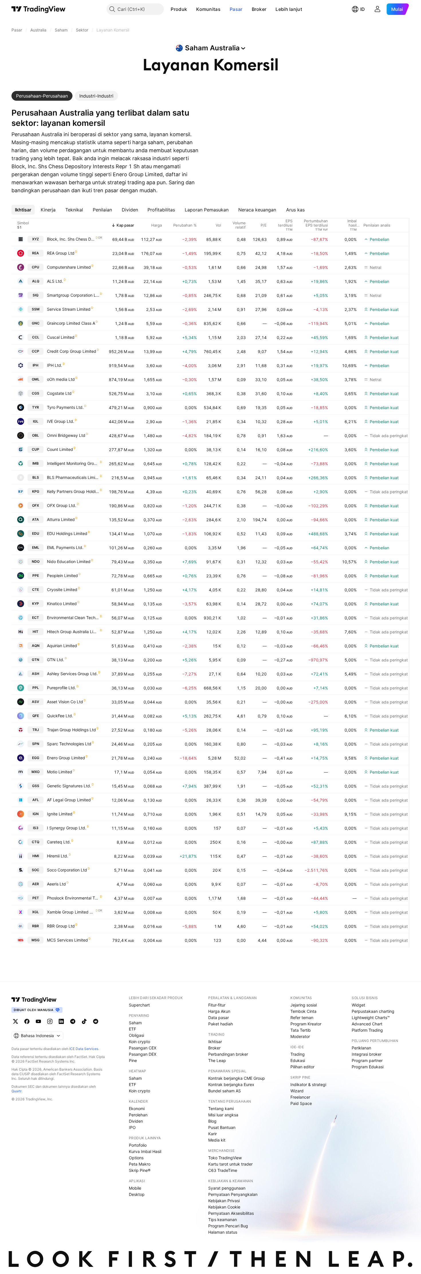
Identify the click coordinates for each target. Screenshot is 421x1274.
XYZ (35, 239)
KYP (35, 603)
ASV (35, 702)
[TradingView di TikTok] (84, 1021)
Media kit (216, 1140)
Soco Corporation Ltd (67, 869)
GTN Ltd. (55, 659)
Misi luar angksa (223, 1114)
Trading (297, 1054)
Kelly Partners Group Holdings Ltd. (73, 491)
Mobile (135, 1188)
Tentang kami (221, 1108)
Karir (212, 1133)
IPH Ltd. (54, 365)
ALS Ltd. (55, 281)
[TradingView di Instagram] (50, 1021)
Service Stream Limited (69, 309)
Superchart (139, 1004)
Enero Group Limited (66, 757)
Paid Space (301, 1103)
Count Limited (60, 449)
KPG (35, 491)
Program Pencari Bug (228, 1225)
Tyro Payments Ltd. (65, 407)
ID (362, 9)
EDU (35, 533)
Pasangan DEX (142, 1054)
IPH (35, 365)
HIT (35, 631)
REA (35, 253)
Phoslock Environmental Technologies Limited (73, 897)
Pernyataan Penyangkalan (232, 1194)
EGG (35, 758)
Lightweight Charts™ (371, 1017)
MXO (36, 772)
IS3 (35, 828)
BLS (35, 477)
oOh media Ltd (61, 379)
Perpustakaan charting (373, 1011)
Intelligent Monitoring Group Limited (73, 463)
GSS (35, 786)
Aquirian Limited (62, 645)
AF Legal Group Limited (69, 799)
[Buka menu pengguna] (377, 9)
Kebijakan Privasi (224, 1200)
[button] (191, 9)
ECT (35, 617)
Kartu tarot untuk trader (230, 1164)
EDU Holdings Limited (67, 533)
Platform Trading (367, 1030)
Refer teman (301, 1017)
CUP (35, 449)
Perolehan (138, 1114)
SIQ (35, 295)
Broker (259, 9)
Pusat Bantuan (221, 1127)
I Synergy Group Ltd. (66, 827)
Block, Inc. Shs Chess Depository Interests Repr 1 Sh (71, 239)
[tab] (41, 96)
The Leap (217, 1060)
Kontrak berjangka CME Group (236, 1078)
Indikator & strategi (308, 1084)
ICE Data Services (83, 1049)
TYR (35, 407)
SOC (35, 870)
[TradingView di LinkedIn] (61, 1021)
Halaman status (222, 1232)
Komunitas (208, 9)
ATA (35, 519)
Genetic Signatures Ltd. (69, 785)
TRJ (35, 730)
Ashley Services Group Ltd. (72, 673)
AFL (35, 800)
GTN (35, 659)
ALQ (35, 281)
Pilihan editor (302, 1066)
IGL (35, 421)
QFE (35, 716)
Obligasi (136, 1035)
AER (35, 884)
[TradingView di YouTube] (38, 1021)
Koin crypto (139, 1041)
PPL (35, 687)
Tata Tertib (300, 1030)
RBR (35, 926)
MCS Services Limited (67, 940)
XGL (35, 912)
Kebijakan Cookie (224, 1206)
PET (35, 898)
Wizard (297, 1090)
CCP (35, 351)
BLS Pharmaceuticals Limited (73, 477)
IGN (36, 814)
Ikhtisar (215, 1041)
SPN (35, 744)
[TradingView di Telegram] (73, 1021)
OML (36, 379)
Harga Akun (219, 1011)
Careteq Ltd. (59, 841)
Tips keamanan (222, 1219)
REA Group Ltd (60, 253)
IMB (35, 463)
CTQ (35, 842)
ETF (132, 1029)
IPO (132, 1127)
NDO (36, 561)
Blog (212, 1121)
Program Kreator (305, 1023)
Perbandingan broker (228, 1054)
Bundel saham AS (224, 1090)
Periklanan (361, 1047)
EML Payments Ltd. (65, 547)
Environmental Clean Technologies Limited (73, 617)
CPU (35, 267)
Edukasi (297, 1060)
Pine (133, 1060)
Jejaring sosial (303, 1004)
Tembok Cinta (303, 1011)
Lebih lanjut (289, 9)
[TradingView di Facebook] (27, 1021)
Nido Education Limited (69, 561)
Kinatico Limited (62, 603)
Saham (135, 1022)
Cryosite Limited (62, 589)
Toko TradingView (225, 1157)
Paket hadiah (220, 1023)
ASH (35, 673)
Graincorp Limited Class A (71, 323)
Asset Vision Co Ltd (65, 701)
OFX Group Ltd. (61, 505)
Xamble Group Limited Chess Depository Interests (71, 912)
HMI (35, 856)
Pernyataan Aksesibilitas (231, 1213)
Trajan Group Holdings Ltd (71, 729)
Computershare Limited (69, 267)
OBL (35, 435)
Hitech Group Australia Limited (73, 631)
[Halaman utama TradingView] (38, 9)
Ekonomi (137, 1108)
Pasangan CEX (142, 1047)
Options (136, 1157)
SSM (36, 309)
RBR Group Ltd (61, 926)
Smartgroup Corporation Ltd (73, 295)
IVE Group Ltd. (60, 421)
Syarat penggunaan (226, 1188)
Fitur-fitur (216, 1004)
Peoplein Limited (62, 575)
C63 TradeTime (222, 1170)
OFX (35, 505)
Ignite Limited (59, 813)
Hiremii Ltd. (57, 855)
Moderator (300, 1036)
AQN (36, 645)
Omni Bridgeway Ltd (66, 435)
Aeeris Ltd (56, 883)
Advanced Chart (367, 1023)
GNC (36, 323)
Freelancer (300, 1097)
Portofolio (138, 1145)
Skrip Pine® (139, 1170)
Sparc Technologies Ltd (69, 743)
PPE (35, 575)
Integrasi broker (366, 1054)
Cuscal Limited (60, 337)
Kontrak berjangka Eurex (231, 1084)
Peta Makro (139, 1164)
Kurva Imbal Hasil (145, 1151)
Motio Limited (59, 771)
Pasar (236, 9)
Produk (179, 9)
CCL (35, 337)
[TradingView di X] (15, 1021)
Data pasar (218, 1017)
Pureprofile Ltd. (61, 687)
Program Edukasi (367, 1066)
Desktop (137, 1194)
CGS (35, 393)
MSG (36, 940)
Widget (358, 1004)
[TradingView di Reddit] (96, 1021)
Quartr (16, 1091)
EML (35, 547)
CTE (35, 589)
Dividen (136, 1121)
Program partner (367, 1060)
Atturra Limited (61, 519)
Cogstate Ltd (59, 393)
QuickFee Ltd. (60, 715)
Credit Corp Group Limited (71, 351)
